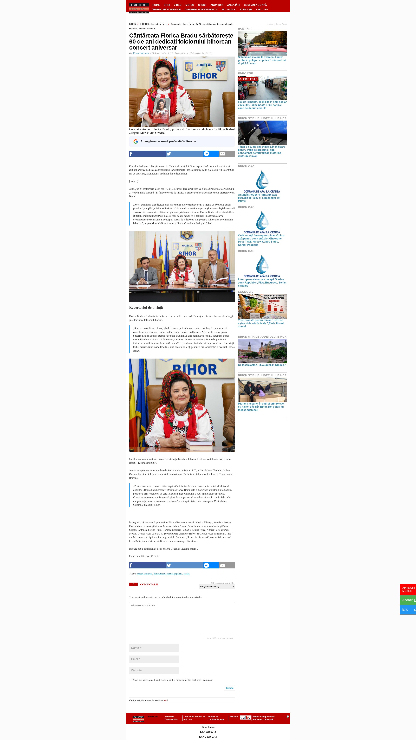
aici (165, 700)
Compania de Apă (255, 5)
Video (178, 5)
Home (156, 5)
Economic (229, 9)
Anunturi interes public (201, 9)
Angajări (233, 5)
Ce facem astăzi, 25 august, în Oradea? (262, 365)
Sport (202, 5)
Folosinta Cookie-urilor (171, 718)
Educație (246, 9)
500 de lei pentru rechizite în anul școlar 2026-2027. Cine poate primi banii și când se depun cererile (262, 105)
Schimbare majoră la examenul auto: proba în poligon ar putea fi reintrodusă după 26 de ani (262, 60)
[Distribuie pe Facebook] (147, 154)
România (245, 28)
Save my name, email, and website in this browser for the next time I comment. (173, 680)
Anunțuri (216, 5)
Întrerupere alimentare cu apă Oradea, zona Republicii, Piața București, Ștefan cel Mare (262, 282)
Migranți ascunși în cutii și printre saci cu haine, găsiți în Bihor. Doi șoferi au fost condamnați (261, 406)
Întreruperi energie (166, 9)
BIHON (132, 24)
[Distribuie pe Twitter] (184, 154)
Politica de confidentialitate (216, 718)
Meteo (189, 5)
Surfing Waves (281, 24)
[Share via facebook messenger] (211, 154)
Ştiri (167, 5)
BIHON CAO (246, 166)
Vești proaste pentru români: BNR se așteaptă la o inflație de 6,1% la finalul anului (261, 323)
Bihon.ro (153, 716)
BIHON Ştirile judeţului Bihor (153, 24)
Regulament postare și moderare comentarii (264, 718)
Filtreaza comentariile (222, 583)
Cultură (262, 9)
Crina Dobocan (141, 53)
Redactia (234, 716)
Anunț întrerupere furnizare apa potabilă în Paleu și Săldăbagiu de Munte (259, 197)
